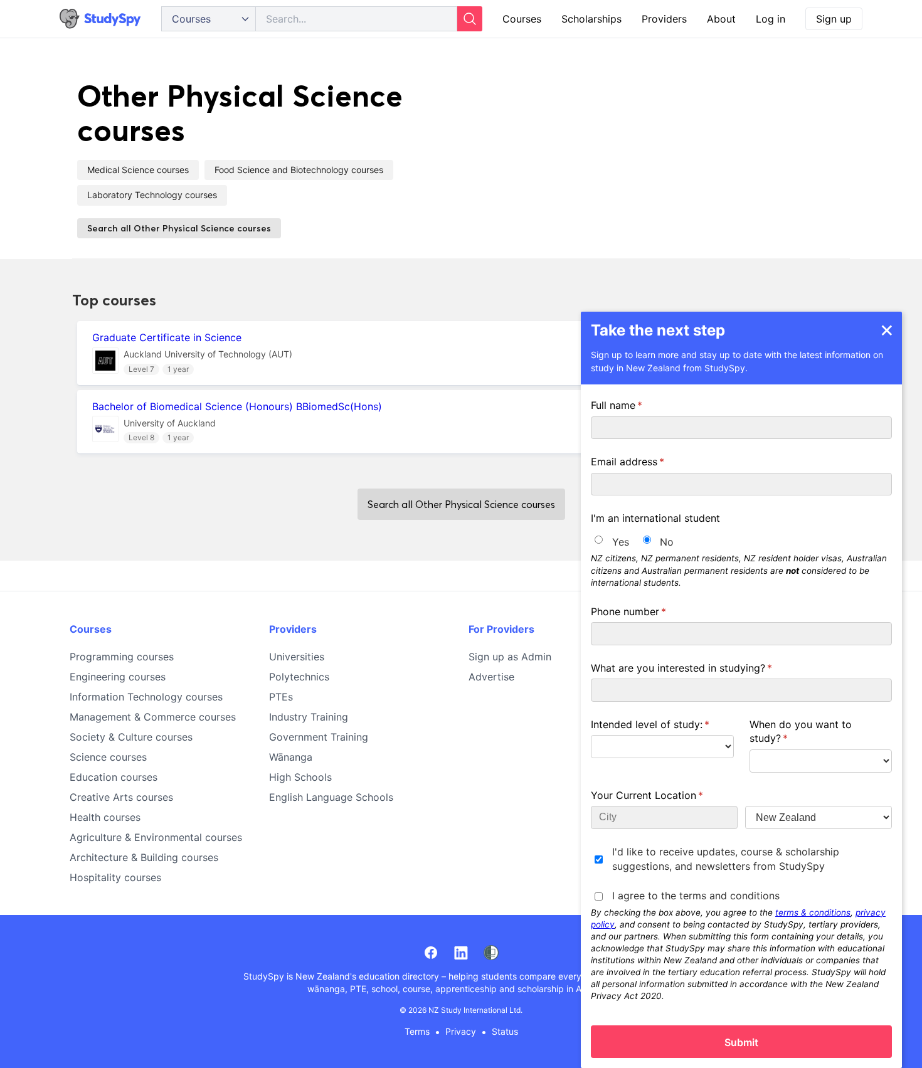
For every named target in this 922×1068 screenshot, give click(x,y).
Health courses (105, 817)
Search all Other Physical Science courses (179, 228)
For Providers (501, 629)
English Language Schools (331, 797)
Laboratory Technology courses (152, 194)
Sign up (834, 19)
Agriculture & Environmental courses (156, 837)
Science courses (108, 757)
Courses (521, 19)
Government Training (318, 737)
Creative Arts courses (121, 797)
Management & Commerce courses (153, 717)
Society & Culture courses (131, 737)
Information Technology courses (146, 696)
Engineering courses (118, 676)
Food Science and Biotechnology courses (299, 169)
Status (505, 1031)
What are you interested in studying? (701, 667)
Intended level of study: (662, 723)
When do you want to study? (801, 730)
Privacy (460, 1031)
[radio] (599, 540)
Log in (770, 19)
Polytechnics (299, 676)
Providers (664, 19)
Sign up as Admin (510, 656)
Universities (296, 656)
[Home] (100, 19)
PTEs (281, 696)
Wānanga (290, 757)
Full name (636, 405)
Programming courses (122, 656)
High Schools (300, 777)
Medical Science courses (138, 169)
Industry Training (308, 717)
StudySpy (263, 976)
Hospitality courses (115, 877)
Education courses (113, 777)
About (721, 19)
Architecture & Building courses (144, 857)
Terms (417, 1031)
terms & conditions (812, 912)
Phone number (648, 611)
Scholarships (591, 19)
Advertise (491, 676)
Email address (647, 461)
